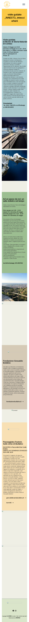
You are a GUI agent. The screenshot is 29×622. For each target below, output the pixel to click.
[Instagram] (16, 611)
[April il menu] (23, 4)
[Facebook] (13, 611)
